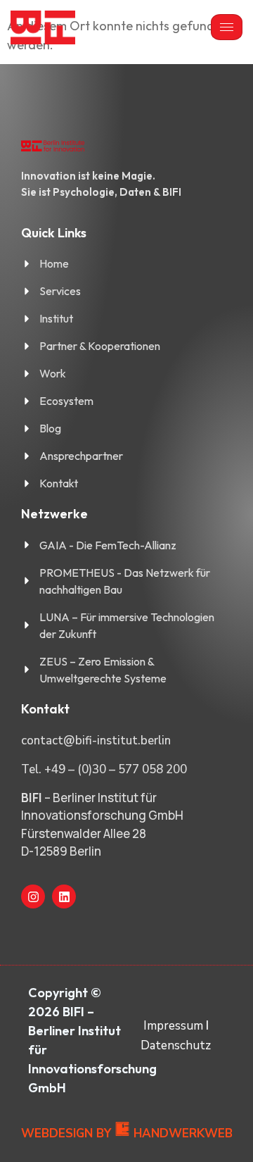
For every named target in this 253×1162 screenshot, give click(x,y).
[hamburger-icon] (226, 27)
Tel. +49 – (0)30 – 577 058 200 (104, 769)
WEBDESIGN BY (66, 1133)
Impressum (173, 1026)
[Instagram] (33, 896)
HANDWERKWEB (183, 1133)
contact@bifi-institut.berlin (96, 740)
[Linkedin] (64, 896)
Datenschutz (176, 1045)
